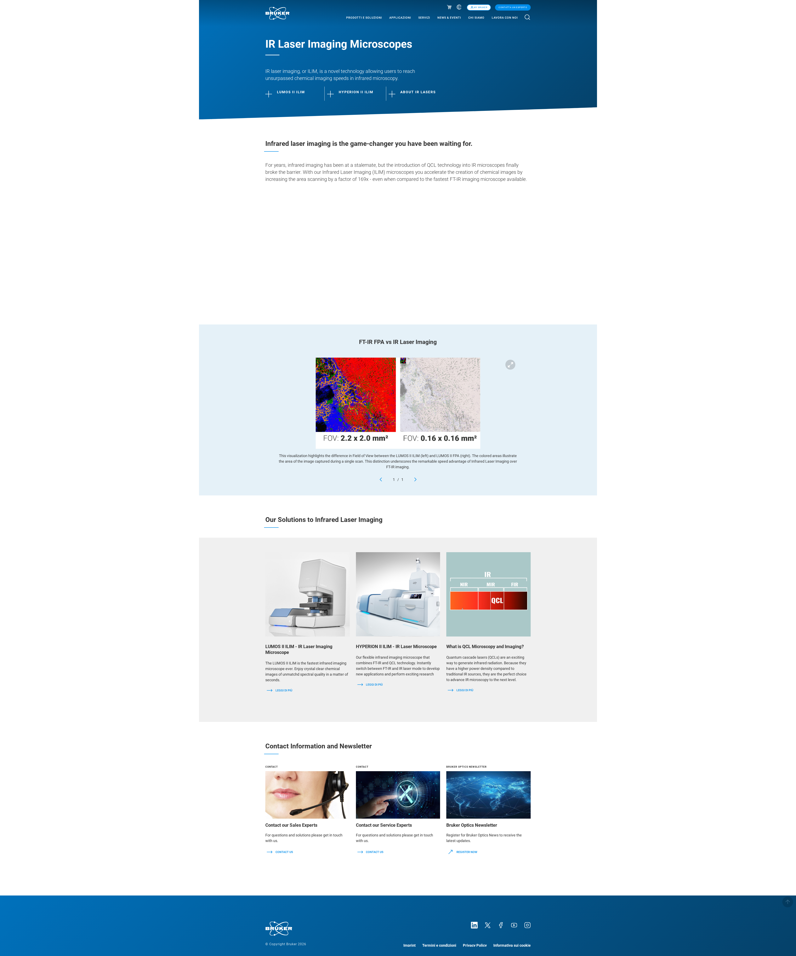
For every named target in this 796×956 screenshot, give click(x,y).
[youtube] (514, 924)
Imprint (409, 945)
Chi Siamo (476, 17)
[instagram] (527, 924)
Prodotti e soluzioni (364, 17)
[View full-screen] (510, 365)
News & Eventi (449, 17)
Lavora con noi (505, 17)
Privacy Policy (475, 945)
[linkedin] (474, 924)
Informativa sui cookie (512, 945)
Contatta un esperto (513, 7)
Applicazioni (400, 17)
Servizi (424, 17)
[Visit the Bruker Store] (449, 8)
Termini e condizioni (439, 945)
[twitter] (487, 924)
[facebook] (501, 924)
